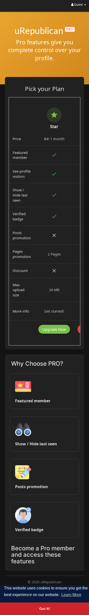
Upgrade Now (54, 329)
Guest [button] (78, 4)
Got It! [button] (44, 609)
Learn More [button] (71, 595)
